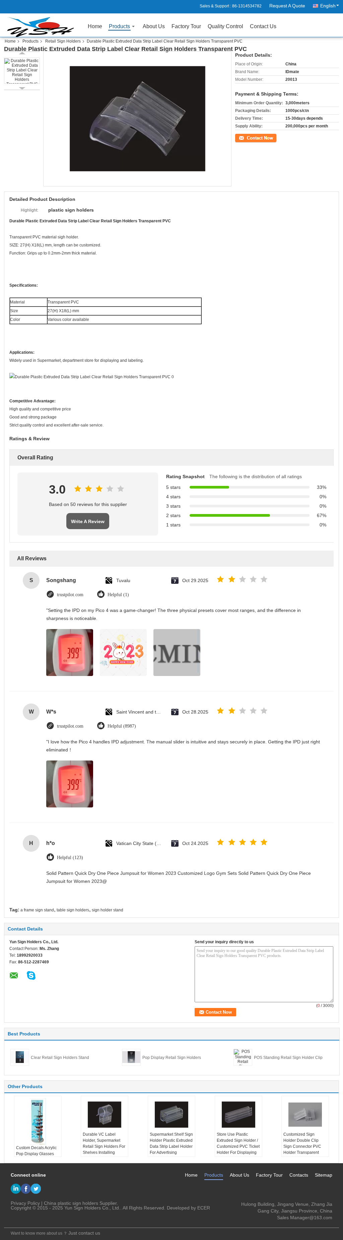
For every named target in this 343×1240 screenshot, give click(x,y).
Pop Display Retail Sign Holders (171, 1057)
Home (95, 26)
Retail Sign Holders (63, 41)
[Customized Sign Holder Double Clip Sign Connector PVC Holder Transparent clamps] (305, 1114)
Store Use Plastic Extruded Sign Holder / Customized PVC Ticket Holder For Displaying (238, 1143)
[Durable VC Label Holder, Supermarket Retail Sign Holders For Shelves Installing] (104, 1114)
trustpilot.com (70, 594)
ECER (203, 1207)
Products (119, 26)
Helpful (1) (118, 594)
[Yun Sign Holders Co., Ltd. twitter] (36, 1188)
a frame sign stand (37, 910)
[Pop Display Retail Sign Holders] (131, 1057)
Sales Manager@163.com (304, 1217)
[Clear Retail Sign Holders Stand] (20, 1057)
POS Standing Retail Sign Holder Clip (288, 1057)
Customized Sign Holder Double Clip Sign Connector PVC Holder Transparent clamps (302, 1146)
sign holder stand (107, 910)
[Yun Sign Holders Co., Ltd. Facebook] (26, 1188)
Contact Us (263, 26)
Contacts (298, 1175)
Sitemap (323, 1175)
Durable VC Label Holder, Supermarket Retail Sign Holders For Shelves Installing (104, 1143)
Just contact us (84, 1233)
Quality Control (225, 26)
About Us (154, 26)
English (328, 5)
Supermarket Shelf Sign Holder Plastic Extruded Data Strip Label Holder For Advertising (171, 1143)
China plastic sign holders (71, 1203)
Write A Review (88, 521)
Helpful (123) (70, 857)
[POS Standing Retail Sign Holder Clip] (243, 1057)
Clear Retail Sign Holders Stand (60, 1057)
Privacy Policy (25, 1203)
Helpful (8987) (122, 726)
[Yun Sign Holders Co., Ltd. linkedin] (16, 1188)
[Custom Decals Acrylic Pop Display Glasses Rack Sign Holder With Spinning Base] (37, 1121)
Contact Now (247, 137)
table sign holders (73, 910)
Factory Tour (186, 26)
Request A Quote (287, 5)
